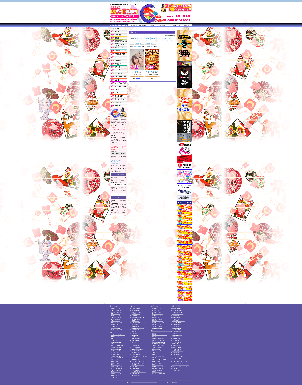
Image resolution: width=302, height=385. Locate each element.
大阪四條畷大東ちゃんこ (158, 368)
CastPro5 (175, 382)
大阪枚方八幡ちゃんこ (157, 361)
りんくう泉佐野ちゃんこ (158, 356)
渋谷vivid (174, 368)
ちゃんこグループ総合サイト (179, 361)
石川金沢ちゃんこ (156, 312)
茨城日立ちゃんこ (136, 340)
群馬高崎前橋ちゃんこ (116, 347)
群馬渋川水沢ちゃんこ (116, 366)
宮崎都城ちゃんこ (176, 324)
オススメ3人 (165, 38)
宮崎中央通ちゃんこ (177, 344)
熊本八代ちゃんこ (176, 342)
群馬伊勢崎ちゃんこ (116, 373)
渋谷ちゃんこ (135, 333)
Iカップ (169, 41)
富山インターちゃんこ (157, 314)
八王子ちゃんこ (135, 337)
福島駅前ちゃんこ (115, 328)
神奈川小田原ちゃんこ (116, 370)
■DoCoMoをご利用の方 (116, 160)
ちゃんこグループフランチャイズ (180, 365)
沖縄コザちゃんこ (176, 349)
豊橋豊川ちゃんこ (136, 359)
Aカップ (171, 38)
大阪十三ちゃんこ (156, 358)
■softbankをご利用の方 (116, 163)
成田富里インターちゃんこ (117, 345)
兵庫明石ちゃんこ (156, 352)
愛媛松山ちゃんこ (176, 308)
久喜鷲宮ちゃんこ (136, 314)
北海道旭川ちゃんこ (116, 319)
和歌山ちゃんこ (156, 336)
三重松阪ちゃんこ (136, 366)
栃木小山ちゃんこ (115, 352)
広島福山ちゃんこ (176, 319)
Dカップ (143, 41)
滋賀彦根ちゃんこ (156, 333)
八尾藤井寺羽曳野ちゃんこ (158, 347)
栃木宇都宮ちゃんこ (116, 349)
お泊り (158, 38)
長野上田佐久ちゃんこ (157, 326)
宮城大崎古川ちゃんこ (116, 312)
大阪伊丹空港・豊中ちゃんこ (159, 340)
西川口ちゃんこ (115, 336)
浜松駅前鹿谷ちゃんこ (137, 373)
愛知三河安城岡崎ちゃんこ (138, 347)
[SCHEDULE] (118, 37)
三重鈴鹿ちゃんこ (136, 368)
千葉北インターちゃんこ (138, 328)
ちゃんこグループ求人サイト (179, 363)
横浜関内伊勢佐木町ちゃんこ (118, 335)
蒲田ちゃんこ (135, 335)
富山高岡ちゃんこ (156, 310)
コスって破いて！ (176, 370)
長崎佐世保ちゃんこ (177, 312)
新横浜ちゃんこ (135, 321)
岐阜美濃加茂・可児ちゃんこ (139, 372)
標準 (135, 46)
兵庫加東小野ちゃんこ (157, 366)
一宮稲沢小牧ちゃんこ (137, 350)
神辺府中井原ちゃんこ (177, 351)
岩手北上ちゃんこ (115, 321)
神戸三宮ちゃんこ (156, 350)
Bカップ (132, 41)
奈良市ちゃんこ (156, 349)
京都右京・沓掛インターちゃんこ (160, 359)
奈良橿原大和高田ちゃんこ (158, 338)
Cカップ (137, 41)
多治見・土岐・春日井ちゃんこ (139, 356)
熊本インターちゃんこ (177, 314)
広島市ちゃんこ (176, 329)
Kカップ (137, 43)
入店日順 (139, 46)
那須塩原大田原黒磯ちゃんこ (139, 317)
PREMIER (153, 38)
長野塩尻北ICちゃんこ (157, 324)
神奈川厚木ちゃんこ (116, 356)
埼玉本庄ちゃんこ (115, 359)
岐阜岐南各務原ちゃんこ (138, 363)
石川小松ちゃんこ (156, 308)
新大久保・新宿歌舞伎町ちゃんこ (119, 358)
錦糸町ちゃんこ (115, 363)
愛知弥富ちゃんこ (136, 352)
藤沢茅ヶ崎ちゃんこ (116, 375)
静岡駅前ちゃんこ (136, 358)
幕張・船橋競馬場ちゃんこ (138, 322)
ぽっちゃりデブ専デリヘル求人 (180, 366)
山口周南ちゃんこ (176, 328)
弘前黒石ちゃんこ (115, 315)
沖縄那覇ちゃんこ (176, 326)
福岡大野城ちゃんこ (177, 335)
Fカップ (153, 41)
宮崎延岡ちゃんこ (176, 354)
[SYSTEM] (118, 41)
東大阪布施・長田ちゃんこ (158, 343)
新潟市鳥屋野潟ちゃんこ (158, 322)
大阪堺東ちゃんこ (156, 354)
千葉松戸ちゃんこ (115, 372)
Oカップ (153, 43)
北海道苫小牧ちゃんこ (116, 329)
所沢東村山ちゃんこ (136, 310)
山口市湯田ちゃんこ (177, 352)
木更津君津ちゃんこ (116, 361)
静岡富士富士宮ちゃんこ (138, 375)
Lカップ (142, 43)
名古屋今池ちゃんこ (136, 345)
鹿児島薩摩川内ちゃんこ (178, 321)
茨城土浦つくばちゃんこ (117, 368)
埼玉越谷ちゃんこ (115, 377)
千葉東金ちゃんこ (115, 365)
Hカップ (164, 41)
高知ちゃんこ (175, 337)
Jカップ (131, 43)
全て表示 (137, 38)
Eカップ (148, 41)
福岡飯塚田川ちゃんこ (177, 331)
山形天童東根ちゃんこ (116, 310)
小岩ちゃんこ (135, 331)
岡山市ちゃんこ (176, 345)
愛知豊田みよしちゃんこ (138, 365)
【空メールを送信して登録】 (119, 174)
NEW (142, 38)
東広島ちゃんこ (176, 340)
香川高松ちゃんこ (176, 317)
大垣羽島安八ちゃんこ (137, 349)
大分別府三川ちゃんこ (177, 356)
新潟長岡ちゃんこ (156, 315)
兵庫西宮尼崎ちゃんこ (157, 370)
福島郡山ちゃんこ (115, 326)
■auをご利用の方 (114, 161)
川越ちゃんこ (114, 343)
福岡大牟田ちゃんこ (177, 347)
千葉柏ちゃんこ (135, 324)
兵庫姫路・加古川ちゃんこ (158, 345)
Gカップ (159, 41)
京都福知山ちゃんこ (157, 372)
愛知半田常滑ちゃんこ (137, 370)
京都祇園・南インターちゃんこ (159, 335)
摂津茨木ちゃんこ (156, 363)
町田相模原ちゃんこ (116, 354)
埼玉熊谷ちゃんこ (115, 350)
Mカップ (148, 43)
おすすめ (147, 38)
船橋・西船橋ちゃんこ (137, 338)
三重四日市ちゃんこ (136, 354)
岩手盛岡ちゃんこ (115, 324)
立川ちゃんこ (114, 338)
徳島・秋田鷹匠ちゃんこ (178, 322)
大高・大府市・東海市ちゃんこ (139, 361)
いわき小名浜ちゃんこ (116, 317)
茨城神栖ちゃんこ (136, 315)
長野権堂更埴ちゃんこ (157, 321)
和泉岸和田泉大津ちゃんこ (158, 342)
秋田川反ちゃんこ (115, 314)
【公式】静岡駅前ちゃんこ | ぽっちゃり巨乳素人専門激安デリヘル (144, 382)
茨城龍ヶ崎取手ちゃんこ (138, 308)
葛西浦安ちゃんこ (136, 319)
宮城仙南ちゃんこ (115, 308)
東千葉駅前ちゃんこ (116, 342)
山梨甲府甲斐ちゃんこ (157, 319)
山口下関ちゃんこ (176, 333)
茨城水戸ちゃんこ (115, 340)
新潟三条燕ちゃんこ (157, 328)
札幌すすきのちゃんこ (116, 322)
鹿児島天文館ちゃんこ (177, 310)
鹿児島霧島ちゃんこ (177, 315)
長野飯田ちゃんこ (156, 317)
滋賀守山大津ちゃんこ (157, 365)
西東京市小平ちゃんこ (137, 329)
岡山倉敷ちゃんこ (176, 338)
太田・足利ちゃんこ (136, 312)
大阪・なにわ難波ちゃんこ (158, 373)
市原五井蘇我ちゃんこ (137, 326)
